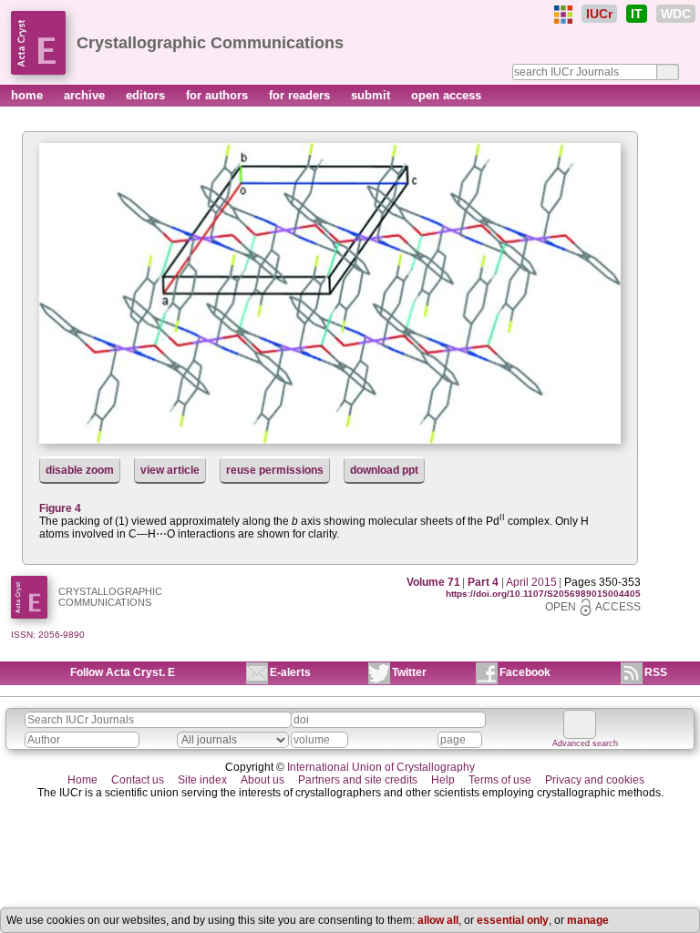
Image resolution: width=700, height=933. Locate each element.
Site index (202, 780)
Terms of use (499, 780)
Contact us (137, 780)
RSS (655, 672)
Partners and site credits (357, 780)
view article (170, 470)
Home (82, 780)
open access (446, 95)
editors (147, 95)
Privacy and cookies (594, 780)
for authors (219, 95)
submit (372, 95)
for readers (301, 95)
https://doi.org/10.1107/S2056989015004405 (543, 594)
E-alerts (290, 672)
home (28, 95)
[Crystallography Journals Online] (563, 15)
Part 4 (483, 582)
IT (637, 13)
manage (588, 920)
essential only (513, 920)
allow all (437, 920)
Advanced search (585, 743)
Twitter (409, 672)
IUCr (599, 13)
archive (86, 95)
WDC (676, 13)
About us (262, 780)
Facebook (525, 672)
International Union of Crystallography (381, 767)
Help (443, 780)
